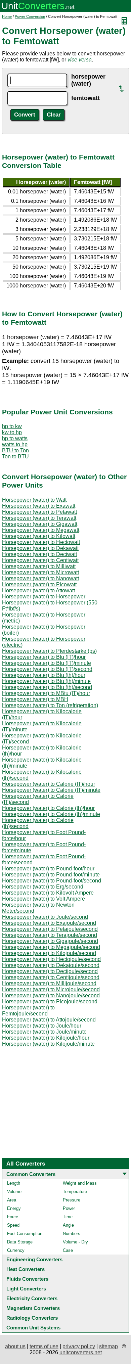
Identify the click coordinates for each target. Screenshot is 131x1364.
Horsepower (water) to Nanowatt (40, 578)
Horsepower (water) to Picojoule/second (49, 1001)
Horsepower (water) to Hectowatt (41, 542)
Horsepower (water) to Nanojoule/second (51, 995)
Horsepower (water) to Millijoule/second (49, 983)
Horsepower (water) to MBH (35, 699)
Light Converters (26, 1288)
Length (13, 1183)
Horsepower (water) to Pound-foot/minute (51, 874)
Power (69, 1208)
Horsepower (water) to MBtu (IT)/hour (46, 693)
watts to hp (15, 444)
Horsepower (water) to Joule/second (45, 917)
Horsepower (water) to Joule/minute (44, 1032)
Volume (14, 1191)
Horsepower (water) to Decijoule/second (50, 971)
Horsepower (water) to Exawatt (38, 506)
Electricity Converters (31, 1298)
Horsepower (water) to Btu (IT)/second (47, 669)
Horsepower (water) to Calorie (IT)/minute (51, 790)
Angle (68, 1225)
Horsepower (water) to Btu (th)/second (47, 687)
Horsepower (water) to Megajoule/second (51, 947)
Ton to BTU (15, 456)
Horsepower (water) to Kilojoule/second (49, 953)
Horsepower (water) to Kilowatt (38, 536)
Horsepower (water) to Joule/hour (41, 1026)
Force (12, 1216)
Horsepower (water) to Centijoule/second (50, 977)
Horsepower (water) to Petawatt (39, 512)
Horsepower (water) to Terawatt (39, 518)
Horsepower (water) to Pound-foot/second (51, 880)
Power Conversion (30, 16)
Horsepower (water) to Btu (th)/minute (46, 681)
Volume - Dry (75, 1241)
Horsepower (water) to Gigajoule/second (50, 941)
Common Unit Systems (33, 1327)
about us (15, 1346)
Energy (14, 1208)
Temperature (75, 1191)
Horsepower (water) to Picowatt (39, 584)
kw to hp (12, 432)
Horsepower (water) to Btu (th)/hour (43, 675)
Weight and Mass (80, 1183)
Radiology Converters (32, 1318)
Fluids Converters (27, 1279)
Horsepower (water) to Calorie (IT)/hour (48, 784)
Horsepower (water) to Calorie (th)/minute (51, 814)
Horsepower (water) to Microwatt (40, 572)
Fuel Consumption (24, 1233)
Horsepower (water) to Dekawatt (40, 548)
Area (11, 1199)
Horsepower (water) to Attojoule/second (49, 1019)
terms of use (44, 1346)
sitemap (108, 1346)
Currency (16, 1250)
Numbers (71, 1233)
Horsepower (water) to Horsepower (43, 596)
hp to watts (15, 438)
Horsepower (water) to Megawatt (40, 530)
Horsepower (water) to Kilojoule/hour (45, 1038)
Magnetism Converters (33, 1308)
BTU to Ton (15, 450)
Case (68, 1250)
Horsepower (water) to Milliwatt (39, 566)
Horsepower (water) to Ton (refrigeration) (50, 705)
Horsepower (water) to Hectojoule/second (51, 959)
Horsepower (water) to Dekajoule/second (50, 965)
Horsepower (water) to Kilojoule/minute (48, 1044)
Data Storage (20, 1241)
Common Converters (30, 1174)
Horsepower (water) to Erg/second (42, 887)
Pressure (71, 1199)
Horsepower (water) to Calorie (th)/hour (48, 808)
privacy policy (78, 1346)
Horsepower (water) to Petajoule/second (50, 929)
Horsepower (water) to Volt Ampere (43, 899)
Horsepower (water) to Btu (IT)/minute (46, 663)
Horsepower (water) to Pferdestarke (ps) (49, 651)
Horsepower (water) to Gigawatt (39, 524)
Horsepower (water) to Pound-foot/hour (48, 868)
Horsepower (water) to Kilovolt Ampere (48, 893)
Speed (13, 1225)
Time (68, 1216)
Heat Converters (25, 1269)
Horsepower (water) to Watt (34, 500)
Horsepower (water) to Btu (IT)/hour (44, 657)
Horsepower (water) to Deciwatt (39, 554)
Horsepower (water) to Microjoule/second (51, 989)
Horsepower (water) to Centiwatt (40, 560)
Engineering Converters (34, 1259)
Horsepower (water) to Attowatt (38, 590)
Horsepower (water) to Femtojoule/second (28, 1010)
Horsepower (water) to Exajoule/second (49, 923)
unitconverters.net (80, 1352)
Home (7, 16)
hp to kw (12, 426)
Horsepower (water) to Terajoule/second (49, 935)
